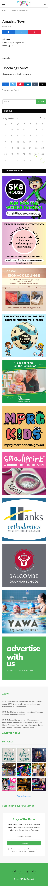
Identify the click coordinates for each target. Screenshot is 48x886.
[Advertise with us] (24, 658)
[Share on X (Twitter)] (21, 32)
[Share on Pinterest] (34, 32)
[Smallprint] (24, 473)
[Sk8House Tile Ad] (24, 197)
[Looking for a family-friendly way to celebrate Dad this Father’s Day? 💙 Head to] (24, 755)
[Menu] (3, 3)
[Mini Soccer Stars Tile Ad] (24, 335)
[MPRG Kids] (24, 427)
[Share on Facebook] (8, 32)
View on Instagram (24, 796)
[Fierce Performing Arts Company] (24, 243)
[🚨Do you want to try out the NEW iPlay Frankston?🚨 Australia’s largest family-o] (24, 769)
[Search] (44, 3)
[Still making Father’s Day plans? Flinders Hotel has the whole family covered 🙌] (9, 755)
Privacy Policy (22, 851)
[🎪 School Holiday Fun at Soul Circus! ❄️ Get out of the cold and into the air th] (39, 784)
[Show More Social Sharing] (43, 32)
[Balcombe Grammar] (24, 565)
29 (36, 154)
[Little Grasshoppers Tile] (24, 381)
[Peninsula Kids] (24, 4)
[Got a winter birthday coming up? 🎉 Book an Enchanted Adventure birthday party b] (39, 769)
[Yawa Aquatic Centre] (24, 611)
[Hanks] (24, 519)
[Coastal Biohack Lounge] (24, 289)
